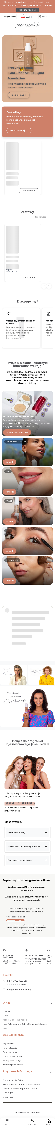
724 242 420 (47, 16)
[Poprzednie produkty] (44, 286)
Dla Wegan (8, 1092)
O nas (5, 1015)
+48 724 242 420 (18, 981)
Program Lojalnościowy (14, 1080)
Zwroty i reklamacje (12, 1060)
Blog (5, 1028)
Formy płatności (10, 1048)
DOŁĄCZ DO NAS (20, 802)
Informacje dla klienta (13, 1064)
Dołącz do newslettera (19, 920)
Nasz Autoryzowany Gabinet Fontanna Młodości (25, 1024)
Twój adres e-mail (15, 917)
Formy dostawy (10, 1052)
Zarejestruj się (27, 10)
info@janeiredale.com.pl (19, 989)
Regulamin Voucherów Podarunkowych (21, 1084)
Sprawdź (10, 462)
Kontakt (6, 1011)
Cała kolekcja (40, 217)
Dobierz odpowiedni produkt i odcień (20, 1088)
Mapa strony (8, 1097)
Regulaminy (8, 1043)
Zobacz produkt (29, 190)
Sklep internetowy (26, 1112)
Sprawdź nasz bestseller (17, 432)
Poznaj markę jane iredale (15, 1020)
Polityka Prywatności (12, 1056)
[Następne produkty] (49, 286)
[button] (27, 832)
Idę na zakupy (18, 95)
